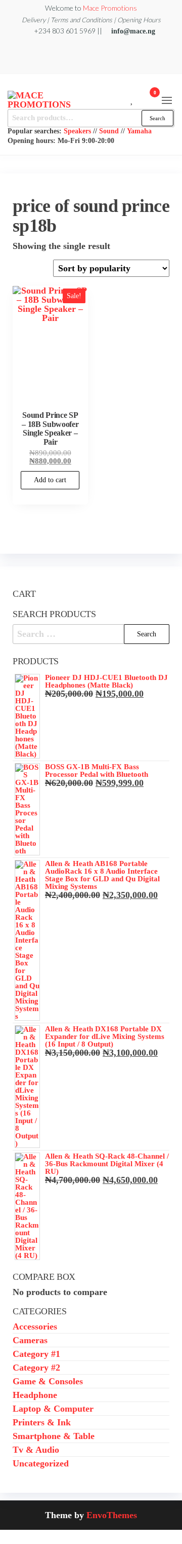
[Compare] (124, 98)
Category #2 (36, 1367)
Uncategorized (41, 1463)
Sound (109, 131)
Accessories (35, 1326)
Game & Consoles (48, 1381)
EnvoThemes (111, 1515)
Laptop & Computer (53, 1409)
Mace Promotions (110, 8)
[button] (167, 100)
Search (157, 118)
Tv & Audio (36, 1450)
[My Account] (139, 98)
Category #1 (36, 1354)
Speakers (77, 131)
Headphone (35, 1395)
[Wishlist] (132, 98)
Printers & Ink (42, 1422)
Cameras (30, 1340)
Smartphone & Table (54, 1436)
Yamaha (139, 131)
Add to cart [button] (50, 480)
